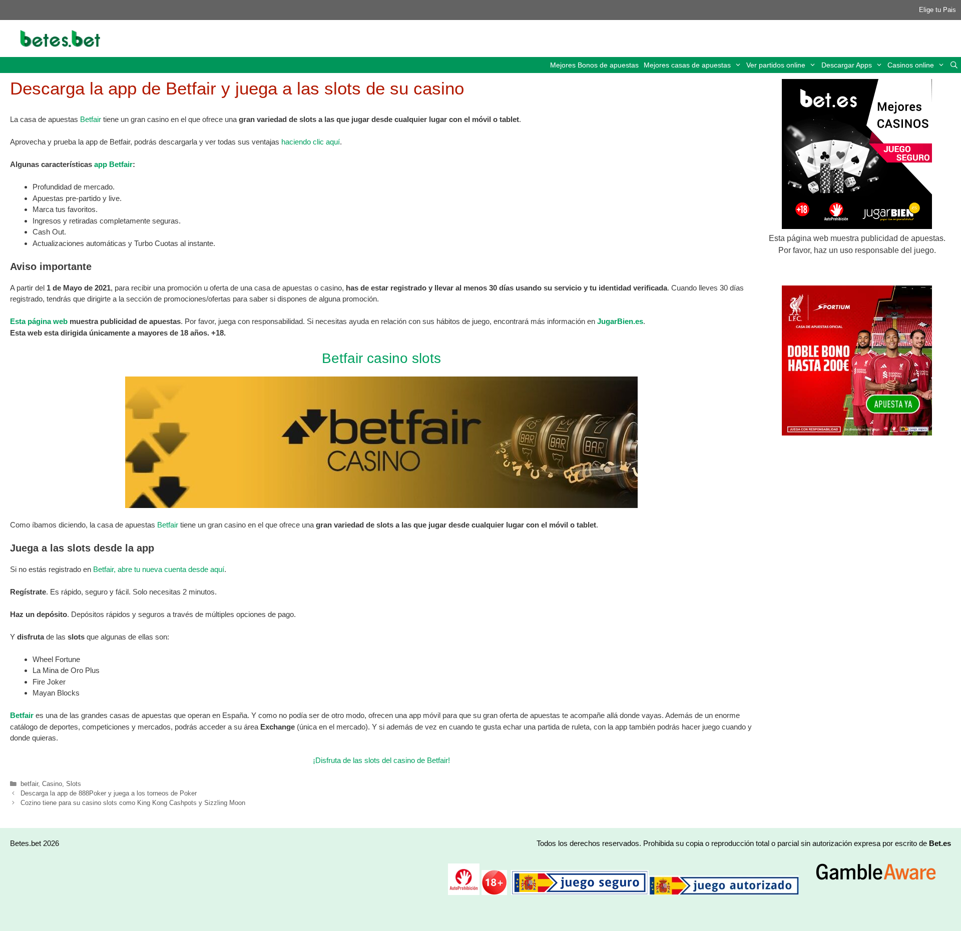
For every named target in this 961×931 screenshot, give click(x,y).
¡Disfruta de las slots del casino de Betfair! (381, 760)
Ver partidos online (775, 65)
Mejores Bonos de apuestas (594, 65)
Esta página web (39, 321)
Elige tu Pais (937, 10)
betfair (29, 784)
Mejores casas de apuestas (687, 65)
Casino (52, 784)
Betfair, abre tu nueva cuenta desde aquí (158, 569)
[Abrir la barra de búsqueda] (954, 65)
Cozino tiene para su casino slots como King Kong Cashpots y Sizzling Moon (133, 802)
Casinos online (910, 65)
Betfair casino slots (381, 358)
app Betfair (113, 164)
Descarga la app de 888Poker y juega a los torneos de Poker (109, 793)
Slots (73, 784)
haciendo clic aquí (310, 142)
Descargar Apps (846, 65)
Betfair (90, 119)
